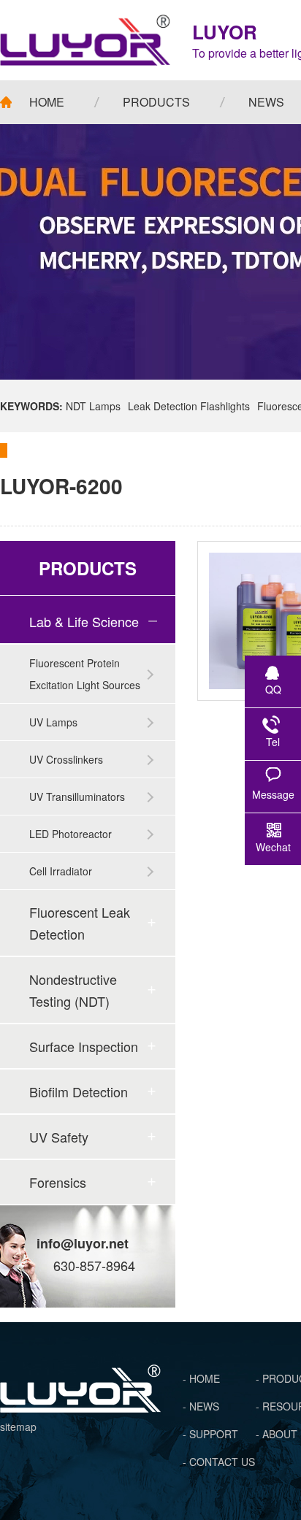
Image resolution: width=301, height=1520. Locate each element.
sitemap (18, 1426)
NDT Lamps (93, 406)
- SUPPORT (210, 1434)
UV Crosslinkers (66, 759)
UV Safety (58, 1136)
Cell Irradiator (60, 871)
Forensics (57, 1181)
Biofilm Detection (78, 1091)
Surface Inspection (83, 1046)
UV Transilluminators (77, 796)
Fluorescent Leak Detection (79, 922)
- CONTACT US (219, 1461)
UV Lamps (53, 722)
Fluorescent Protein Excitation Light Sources (84, 674)
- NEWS (201, 1406)
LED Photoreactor (70, 833)
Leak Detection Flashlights (189, 406)
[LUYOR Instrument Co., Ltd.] (85, 40)
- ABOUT (276, 1434)
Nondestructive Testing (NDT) (73, 990)
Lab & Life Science (84, 621)
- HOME (201, 1378)
